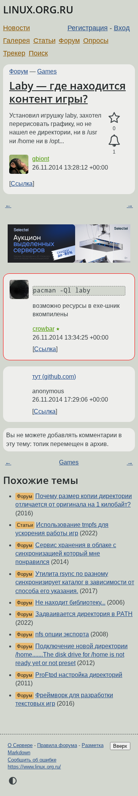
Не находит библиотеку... (70, 602)
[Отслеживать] (114, 141)
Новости (16, 28)
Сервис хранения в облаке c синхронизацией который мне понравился (65, 554)
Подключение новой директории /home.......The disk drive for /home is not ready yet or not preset (71, 655)
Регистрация (87, 28)
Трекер (14, 53)
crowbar (43, 328)
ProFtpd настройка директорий (78, 675)
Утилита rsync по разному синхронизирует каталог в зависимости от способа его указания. (74, 582)
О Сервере (20, 745)
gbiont (40, 158)
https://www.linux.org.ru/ (34, 767)
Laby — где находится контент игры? (67, 92)
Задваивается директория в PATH (84, 614)
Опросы (95, 40)
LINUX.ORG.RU (38, 9)
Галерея (16, 40)
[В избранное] (114, 118)
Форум (69, 40)
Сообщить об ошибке (32, 760)
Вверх (120, 746)
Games (47, 71)
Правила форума (57, 745)
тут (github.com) (54, 376)
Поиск (38, 53)
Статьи (44, 40)
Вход (122, 28)
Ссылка (22, 183)
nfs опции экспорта (62, 634)
